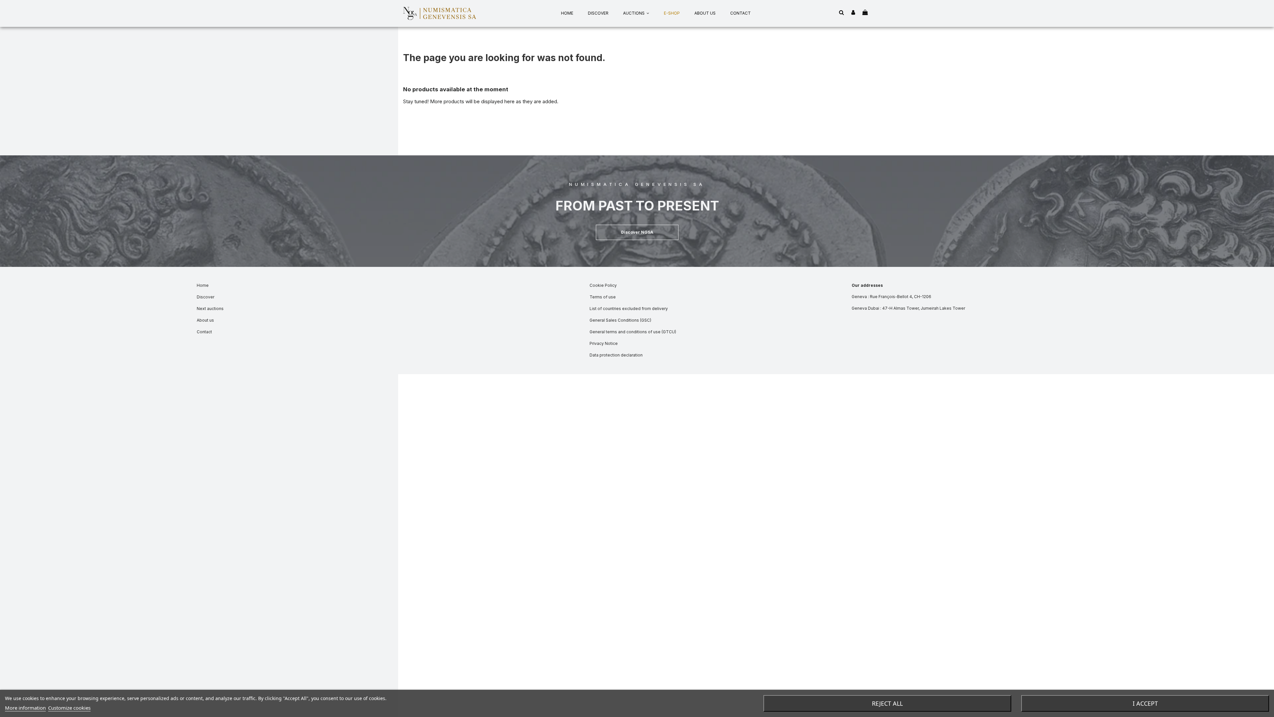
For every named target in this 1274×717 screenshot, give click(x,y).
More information (25, 707)
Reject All (887, 703)
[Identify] (853, 13)
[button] (637, 232)
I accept (1145, 703)
